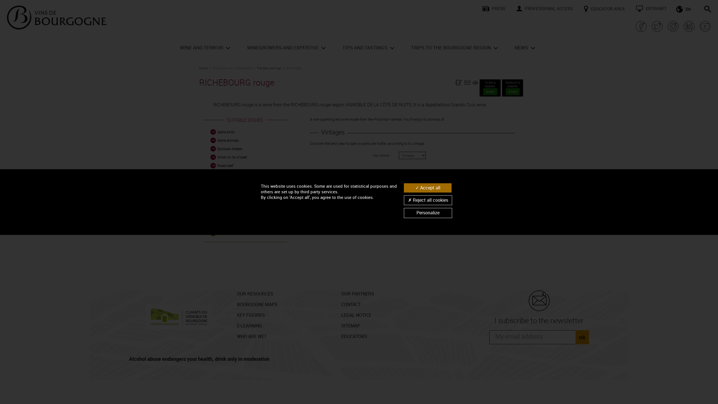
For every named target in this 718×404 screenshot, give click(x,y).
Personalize (427, 213)
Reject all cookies (430, 200)
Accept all (429, 188)
